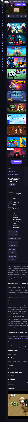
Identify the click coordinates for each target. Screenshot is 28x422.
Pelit (9, 169)
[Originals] (2, 20)
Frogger (19, 347)
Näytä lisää (17, 162)
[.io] (2, 35)
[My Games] (7, 4)
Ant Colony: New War (14, 174)
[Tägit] (2, 71)
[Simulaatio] (2, 56)
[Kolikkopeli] (2, 40)
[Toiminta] (2, 61)
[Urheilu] (2, 67)
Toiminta (15, 169)
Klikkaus (10, 172)
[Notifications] (11, 4)
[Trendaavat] (2, 15)
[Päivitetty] (2, 18)
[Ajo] (2, 29)
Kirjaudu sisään (20, 5)
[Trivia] (2, 64)
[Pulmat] (2, 48)
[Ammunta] (2, 32)
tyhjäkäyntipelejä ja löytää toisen (18, 338)
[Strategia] (2, 59)
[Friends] (2, 4)
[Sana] (2, 51)
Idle (15, 172)
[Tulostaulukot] (2, 25)
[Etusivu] (2, 7)
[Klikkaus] (2, 37)
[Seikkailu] (2, 53)
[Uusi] (2, 12)
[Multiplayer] (2, 23)
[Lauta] (2, 45)
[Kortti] (2, 43)
